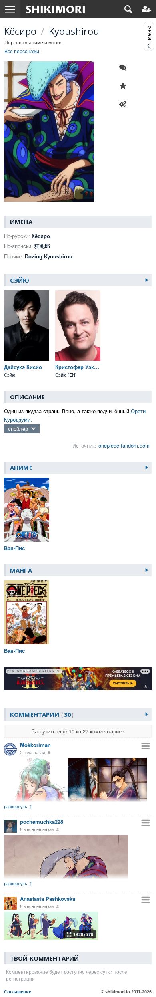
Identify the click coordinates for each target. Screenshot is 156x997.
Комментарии (40, 714)
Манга (21, 570)
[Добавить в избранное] (125, 86)
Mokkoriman (35, 745)
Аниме (21, 468)
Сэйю (20, 280)
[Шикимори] (55, 9)
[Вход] (146, 9)
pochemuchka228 (41, 821)
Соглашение (17, 991)
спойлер (18, 428)
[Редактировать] (125, 104)
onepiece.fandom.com (124, 445)
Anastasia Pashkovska (47, 898)
